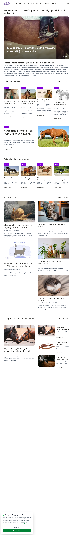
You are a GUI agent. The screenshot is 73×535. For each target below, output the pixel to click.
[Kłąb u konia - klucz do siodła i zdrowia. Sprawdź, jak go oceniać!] (36, 37)
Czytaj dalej (8, 149)
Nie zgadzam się (17, 527)
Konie (28, 3)
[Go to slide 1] (63, 56)
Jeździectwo (53, 3)
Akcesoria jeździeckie (36, 3)
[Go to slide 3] (66, 56)
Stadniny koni (46, 3)
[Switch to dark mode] (68, 3)
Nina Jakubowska (8, 269)
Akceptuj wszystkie (17, 530)
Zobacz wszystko (63, 82)
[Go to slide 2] (65, 56)
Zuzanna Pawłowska (12, 55)
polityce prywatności (22, 523)
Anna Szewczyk (7, 230)
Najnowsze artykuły (20, 3)
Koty (59, 3)
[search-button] (64, 3)
